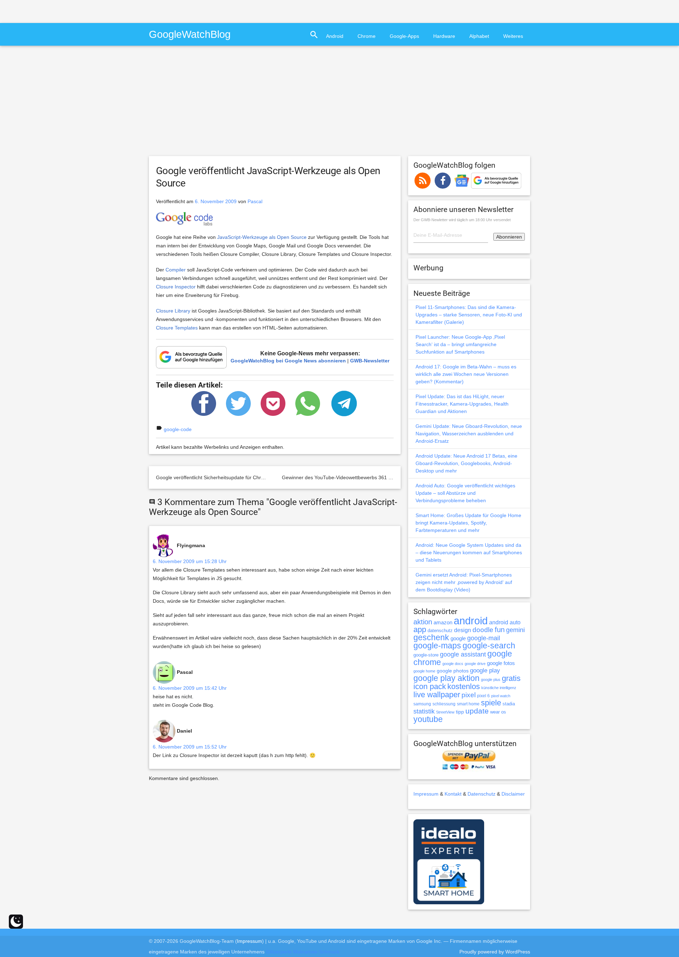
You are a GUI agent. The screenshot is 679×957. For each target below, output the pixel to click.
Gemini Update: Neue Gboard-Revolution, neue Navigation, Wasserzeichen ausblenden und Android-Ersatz (469, 433)
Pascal (255, 201)
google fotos (501, 663)
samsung (422, 703)
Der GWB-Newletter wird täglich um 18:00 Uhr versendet (462, 220)
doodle (482, 630)
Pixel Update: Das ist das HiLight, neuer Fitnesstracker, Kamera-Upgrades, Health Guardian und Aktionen (462, 404)
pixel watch (500, 696)
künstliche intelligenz (498, 688)
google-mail (483, 638)
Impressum (426, 794)
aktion (422, 622)
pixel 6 (483, 695)
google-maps (437, 645)
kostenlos (463, 686)
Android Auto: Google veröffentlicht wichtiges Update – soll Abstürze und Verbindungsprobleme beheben (465, 493)
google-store (426, 655)
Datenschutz (481, 794)
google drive (475, 663)
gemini (515, 630)
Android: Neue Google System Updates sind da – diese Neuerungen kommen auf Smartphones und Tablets (469, 552)
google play (485, 670)
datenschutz (440, 630)
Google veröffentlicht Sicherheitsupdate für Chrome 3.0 (217, 477)
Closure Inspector (176, 287)
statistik (424, 711)
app (419, 629)
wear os (498, 712)
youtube (428, 719)
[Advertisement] (83, 10)
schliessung (444, 703)
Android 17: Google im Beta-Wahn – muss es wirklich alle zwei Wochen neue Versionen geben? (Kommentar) (466, 374)
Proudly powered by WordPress (494, 952)
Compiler (176, 270)
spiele (491, 702)
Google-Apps (404, 36)
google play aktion (446, 678)
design (462, 630)
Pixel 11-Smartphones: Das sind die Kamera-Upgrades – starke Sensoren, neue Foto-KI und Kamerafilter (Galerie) (469, 314)
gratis (511, 678)
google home (424, 671)
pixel (469, 695)
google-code (178, 429)
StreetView (445, 712)
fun (500, 630)
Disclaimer (513, 794)
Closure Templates (177, 328)
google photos (453, 671)
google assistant (463, 654)
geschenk (431, 637)
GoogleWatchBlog (190, 34)
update (477, 711)
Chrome (367, 36)
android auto (505, 622)
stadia (509, 703)
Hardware (444, 36)
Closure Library (173, 311)
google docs (452, 663)
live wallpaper (436, 694)
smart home (468, 703)
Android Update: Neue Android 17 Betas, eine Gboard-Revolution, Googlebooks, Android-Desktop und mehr (466, 463)
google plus (490, 679)
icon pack (429, 686)
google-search (489, 645)
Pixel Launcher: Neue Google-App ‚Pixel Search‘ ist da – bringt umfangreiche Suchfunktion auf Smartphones (460, 344)
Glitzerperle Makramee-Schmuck (303, 952)
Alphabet (479, 36)
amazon (443, 622)
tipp (460, 712)
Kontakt (453, 794)
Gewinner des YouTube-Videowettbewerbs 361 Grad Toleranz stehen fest (364, 477)
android (471, 620)
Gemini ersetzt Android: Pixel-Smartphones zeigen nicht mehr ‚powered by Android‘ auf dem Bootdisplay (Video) (464, 582)
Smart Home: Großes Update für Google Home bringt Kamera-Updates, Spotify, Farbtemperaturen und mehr (468, 522)
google (458, 638)
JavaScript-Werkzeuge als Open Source (262, 237)
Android (334, 36)
